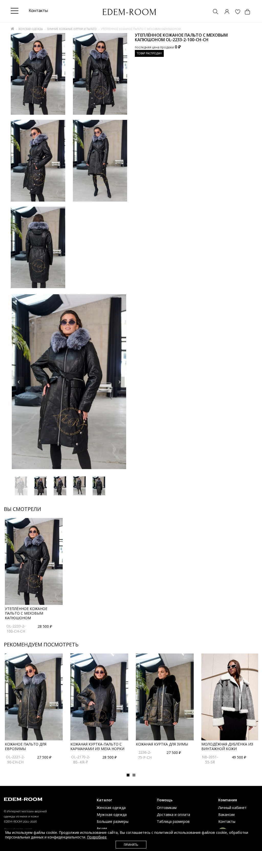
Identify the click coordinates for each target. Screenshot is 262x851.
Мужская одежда (112, 814)
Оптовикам (167, 807)
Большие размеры (112, 821)
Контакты (226, 821)
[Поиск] (213, 12)
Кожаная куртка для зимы (162, 744)
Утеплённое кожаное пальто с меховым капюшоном (26, 613)
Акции (102, 828)
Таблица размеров (173, 821)
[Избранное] (235, 12)
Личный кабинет (232, 807)
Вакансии (226, 814)
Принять (131, 845)
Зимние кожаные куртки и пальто (72, 29)
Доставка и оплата (173, 814)
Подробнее (97, 837)
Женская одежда (30, 29)
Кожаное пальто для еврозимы (25, 746)
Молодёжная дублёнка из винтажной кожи (227, 746)
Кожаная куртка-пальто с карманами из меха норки (97, 746)
